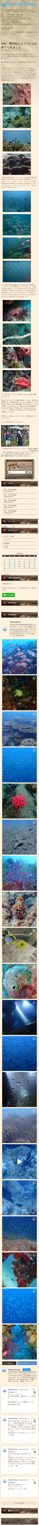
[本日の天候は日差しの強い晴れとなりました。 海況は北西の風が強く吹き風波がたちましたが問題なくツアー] (19, 1017)
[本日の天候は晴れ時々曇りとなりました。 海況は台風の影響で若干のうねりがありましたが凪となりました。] (19, 1125)
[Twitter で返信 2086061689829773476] (9, 1494)
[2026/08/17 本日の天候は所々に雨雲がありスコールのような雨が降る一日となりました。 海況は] (19, 801)
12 (14, 563)
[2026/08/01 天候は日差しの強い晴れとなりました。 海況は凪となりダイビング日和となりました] (19, 1269)
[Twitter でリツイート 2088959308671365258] (13, 1410)
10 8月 (33, 1449)
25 (9, 567)
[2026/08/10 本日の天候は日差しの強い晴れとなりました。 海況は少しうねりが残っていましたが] (19, 1053)
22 (29, 565)
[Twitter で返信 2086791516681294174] (9, 1471)
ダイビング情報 (27, 449)
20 (19, 565)
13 (19, 563)
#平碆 (9, 1402)
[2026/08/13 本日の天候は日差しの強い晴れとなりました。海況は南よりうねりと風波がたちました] (19, 945)
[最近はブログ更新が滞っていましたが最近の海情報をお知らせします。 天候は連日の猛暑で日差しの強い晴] (19, 1342)
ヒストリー (7, 540)
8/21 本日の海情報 (10, 495)
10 (4, 563)
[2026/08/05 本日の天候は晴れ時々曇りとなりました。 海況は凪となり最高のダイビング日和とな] (19, 1197)
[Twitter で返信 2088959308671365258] (9, 1410)
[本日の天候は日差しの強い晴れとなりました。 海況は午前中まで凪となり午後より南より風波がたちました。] (19, 692)
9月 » (8, 574)
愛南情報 (7, 543)
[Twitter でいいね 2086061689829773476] (17, 1494)
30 (34, 567)
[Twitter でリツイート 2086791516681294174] (13, 1471)
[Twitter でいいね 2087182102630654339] (17, 1440)
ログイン (33, 1523)
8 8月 (32, 1480)
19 (14, 565)
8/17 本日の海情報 (10, 511)
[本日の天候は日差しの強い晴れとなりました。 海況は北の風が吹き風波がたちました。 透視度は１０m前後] (19, 981)
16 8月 (33, 1389)
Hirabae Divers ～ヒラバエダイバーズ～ (19, 5)
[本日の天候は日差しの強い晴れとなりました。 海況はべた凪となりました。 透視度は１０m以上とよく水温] (19, 728)
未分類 (6, 547)
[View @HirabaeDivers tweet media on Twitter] (19, 1404)
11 (9, 563)
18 (9, 565)
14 (24, 563)
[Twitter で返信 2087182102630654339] (9, 1440)
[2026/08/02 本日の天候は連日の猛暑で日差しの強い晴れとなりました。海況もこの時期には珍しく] (19, 1233)
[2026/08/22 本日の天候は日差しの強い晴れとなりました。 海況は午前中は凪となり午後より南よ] (19, 656)
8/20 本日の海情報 (10, 500)
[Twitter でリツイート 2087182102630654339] (13, 1440)
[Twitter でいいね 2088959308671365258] (17, 1410)
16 (34, 563)
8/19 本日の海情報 (10, 505)
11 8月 (33, 1418)
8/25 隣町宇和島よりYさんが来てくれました (17, 456)
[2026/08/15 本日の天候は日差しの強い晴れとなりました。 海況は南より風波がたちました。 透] (19, 873)
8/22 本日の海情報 (10, 489)
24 (4, 567)
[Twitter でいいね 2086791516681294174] (17, 1471)
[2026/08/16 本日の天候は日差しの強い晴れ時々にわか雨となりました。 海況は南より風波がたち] (19, 837)
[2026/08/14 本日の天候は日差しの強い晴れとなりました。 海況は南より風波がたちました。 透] (19, 909)
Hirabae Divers (13, 1389)
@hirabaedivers (24, 1389)
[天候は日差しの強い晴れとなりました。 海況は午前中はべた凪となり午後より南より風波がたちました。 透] (19, 764)
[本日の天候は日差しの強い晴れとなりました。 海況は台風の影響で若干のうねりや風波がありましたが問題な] (19, 1089)
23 (34, 565)
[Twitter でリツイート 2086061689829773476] (13, 1494)
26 (14, 567)
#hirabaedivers (12, 1404)
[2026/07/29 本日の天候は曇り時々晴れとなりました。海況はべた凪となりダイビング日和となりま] (19, 1305)
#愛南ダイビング (17, 1402)
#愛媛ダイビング (28, 1402)
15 (29, 563)
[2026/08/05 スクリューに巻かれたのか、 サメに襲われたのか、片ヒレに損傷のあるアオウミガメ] (19, 1161)
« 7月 (4, 574)
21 (24, 565)
